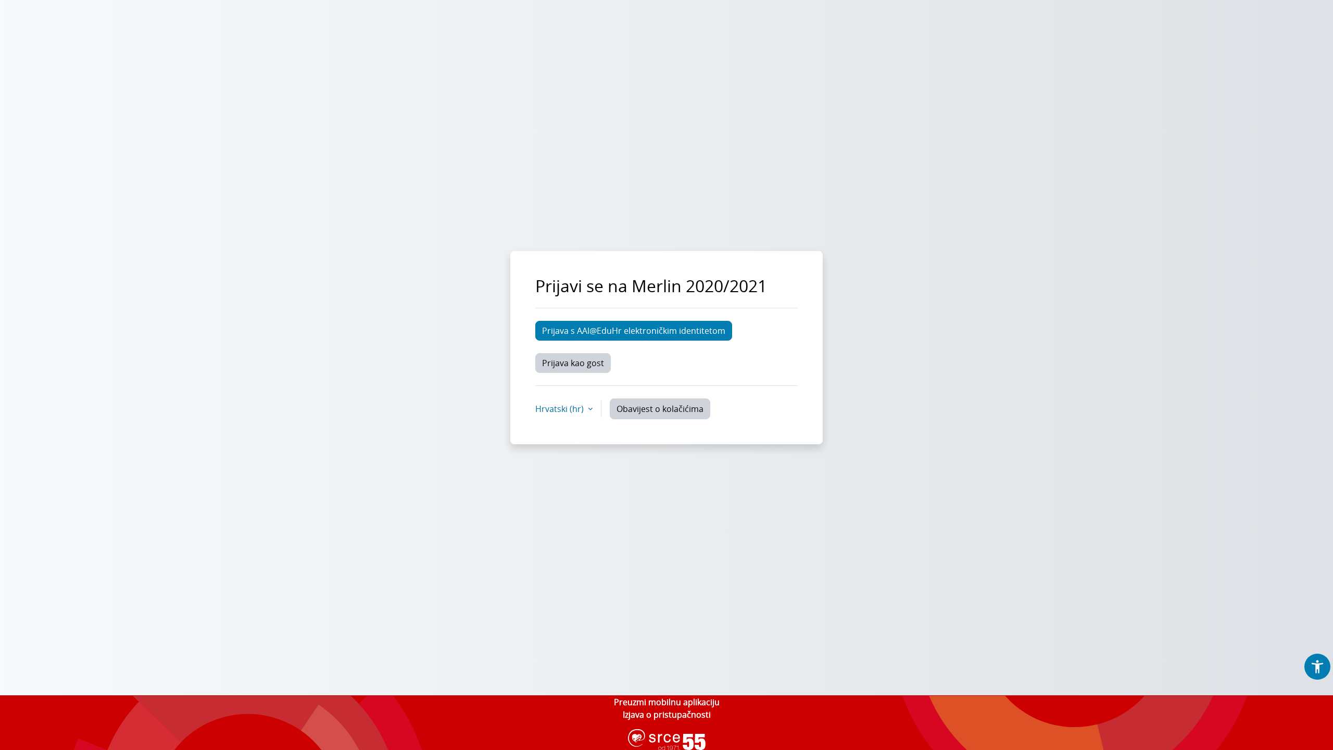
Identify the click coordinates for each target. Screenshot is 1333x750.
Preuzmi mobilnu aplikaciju (667, 702)
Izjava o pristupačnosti (667, 714)
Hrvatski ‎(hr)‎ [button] (560, 409)
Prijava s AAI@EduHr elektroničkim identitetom (633, 330)
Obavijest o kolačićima (660, 409)
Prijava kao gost (573, 363)
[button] (1317, 667)
